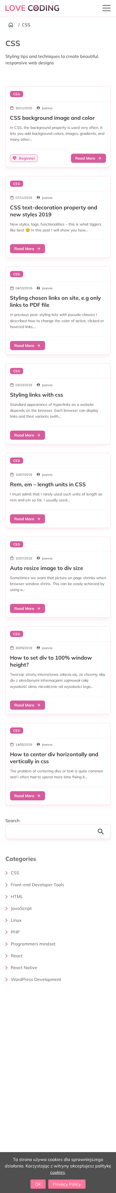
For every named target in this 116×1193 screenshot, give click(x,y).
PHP (15, 932)
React (17, 955)
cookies (57, 1172)
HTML (17, 896)
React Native (24, 967)
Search (12, 820)
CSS (15, 872)
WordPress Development (36, 979)
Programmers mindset (33, 943)
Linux (16, 920)
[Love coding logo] (32, 8)
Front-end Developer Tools (37, 884)
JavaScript (21, 908)
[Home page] (10, 25)
